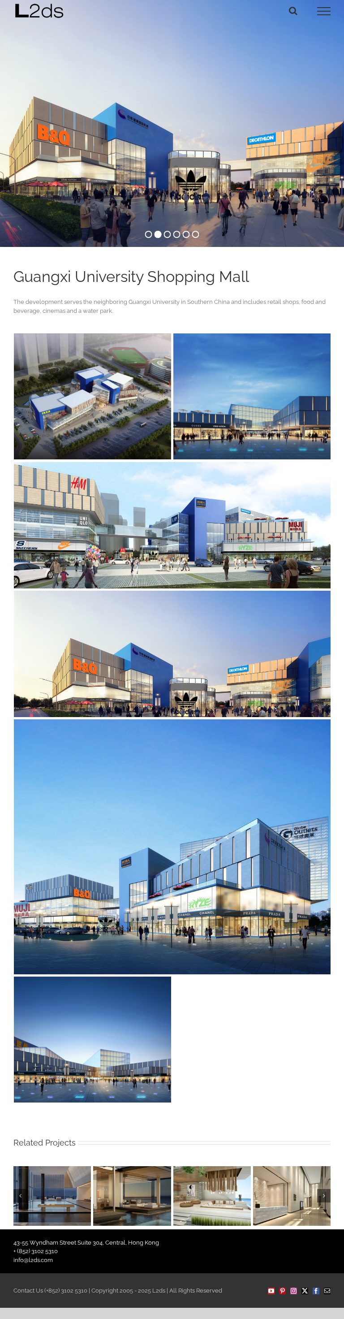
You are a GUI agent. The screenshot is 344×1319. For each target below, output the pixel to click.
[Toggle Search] (293, 10)
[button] (20, 1195)
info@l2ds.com (33, 1260)
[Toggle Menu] (324, 11)
